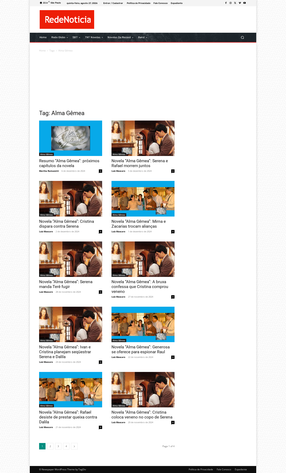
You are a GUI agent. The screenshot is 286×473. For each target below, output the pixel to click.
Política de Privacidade (201, 469)
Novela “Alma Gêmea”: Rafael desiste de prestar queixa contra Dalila (68, 417)
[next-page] (74, 446)
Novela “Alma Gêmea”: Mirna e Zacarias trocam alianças (138, 224)
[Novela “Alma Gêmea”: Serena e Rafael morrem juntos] (143, 138)
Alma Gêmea (46, 154)
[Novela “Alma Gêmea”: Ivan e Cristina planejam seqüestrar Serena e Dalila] (70, 324)
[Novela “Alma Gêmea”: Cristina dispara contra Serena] (70, 198)
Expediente (241, 469)
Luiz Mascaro (118, 170)
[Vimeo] (240, 3)
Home (42, 50)
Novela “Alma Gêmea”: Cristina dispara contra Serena (66, 224)
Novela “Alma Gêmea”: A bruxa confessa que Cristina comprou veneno (139, 286)
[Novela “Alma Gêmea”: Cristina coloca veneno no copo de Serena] (143, 389)
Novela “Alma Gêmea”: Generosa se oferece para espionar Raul (140, 349)
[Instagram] (230, 3)
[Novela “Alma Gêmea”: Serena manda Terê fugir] (70, 259)
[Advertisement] (143, 82)
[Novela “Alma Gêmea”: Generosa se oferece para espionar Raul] (143, 324)
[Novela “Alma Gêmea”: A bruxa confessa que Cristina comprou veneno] (143, 259)
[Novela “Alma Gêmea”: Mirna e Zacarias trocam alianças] (143, 198)
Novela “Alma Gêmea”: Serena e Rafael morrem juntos (139, 163)
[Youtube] (244, 3)
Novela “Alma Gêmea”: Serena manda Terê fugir (65, 284)
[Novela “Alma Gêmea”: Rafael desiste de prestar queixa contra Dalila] (70, 389)
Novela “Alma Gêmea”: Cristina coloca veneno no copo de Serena (141, 414)
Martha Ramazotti (49, 170)
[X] (235, 3)
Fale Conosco (224, 469)
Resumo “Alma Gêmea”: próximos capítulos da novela (69, 163)
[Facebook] (226, 3)
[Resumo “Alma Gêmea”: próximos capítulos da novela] (70, 138)
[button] (242, 37)
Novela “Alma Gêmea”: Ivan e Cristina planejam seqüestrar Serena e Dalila (65, 352)
